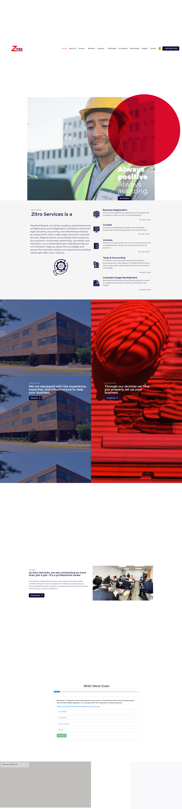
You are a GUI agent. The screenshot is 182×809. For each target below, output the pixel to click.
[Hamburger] (6, 48)
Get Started (124, 198)
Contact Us (111, 398)
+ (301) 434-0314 (170, 48)
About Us (34, 398)
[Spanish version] (159, 48)
